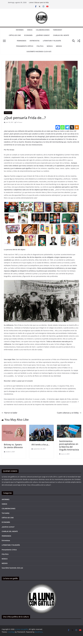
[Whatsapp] (62, 127)
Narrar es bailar (10, 413)
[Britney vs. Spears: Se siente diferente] (14, 426)
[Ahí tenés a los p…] (41, 426)
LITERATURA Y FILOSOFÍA (52, 41)
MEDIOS (59, 46)
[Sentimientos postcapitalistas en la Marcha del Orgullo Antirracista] (69, 426)
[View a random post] (78, 40)
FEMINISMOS (21, 41)
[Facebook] (58, 127)
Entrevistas (34, 41)
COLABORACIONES (42, 30)
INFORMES (20, 30)
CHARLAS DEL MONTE (61, 35)
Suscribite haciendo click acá (39, 51)
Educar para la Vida (41, 2)
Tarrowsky (57, 30)
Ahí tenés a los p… (40, 444)
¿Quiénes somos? (43, 35)
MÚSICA (50, 46)
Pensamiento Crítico (24, 46)
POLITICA (40, 46)
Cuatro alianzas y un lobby (68, 413)
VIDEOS (29, 30)
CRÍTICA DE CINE (15, 35)
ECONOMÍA (28, 35)
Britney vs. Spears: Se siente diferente (13, 446)
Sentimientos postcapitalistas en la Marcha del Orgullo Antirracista (69, 445)
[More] (77, 127)
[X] (72, 127)
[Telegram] (67, 127)
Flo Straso (19, 122)
